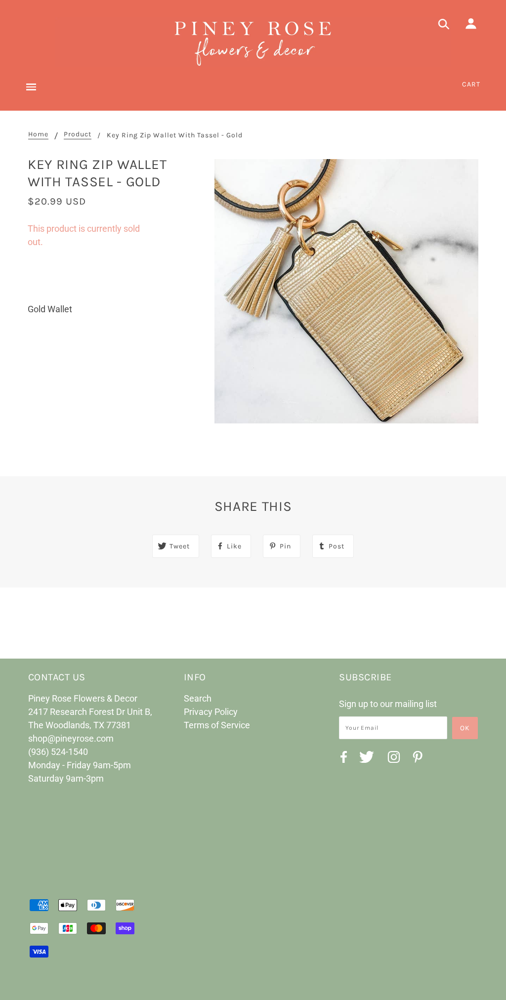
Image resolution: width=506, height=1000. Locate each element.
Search (197, 698)
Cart (471, 84)
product (77, 134)
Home (38, 134)
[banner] (253, 42)
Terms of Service (217, 725)
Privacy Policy (211, 712)
